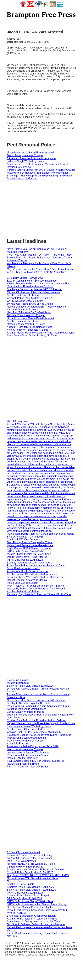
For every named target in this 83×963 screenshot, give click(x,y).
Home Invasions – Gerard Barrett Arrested (30, 152)
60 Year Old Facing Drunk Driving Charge (30, 303)
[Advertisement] (41, 378)
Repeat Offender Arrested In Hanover (27, 579)
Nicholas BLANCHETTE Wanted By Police (31, 863)
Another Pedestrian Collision (23, 295)
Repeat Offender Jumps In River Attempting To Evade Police (41, 723)
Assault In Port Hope (18, 743)
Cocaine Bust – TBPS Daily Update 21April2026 (34, 732)
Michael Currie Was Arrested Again (26, 737)
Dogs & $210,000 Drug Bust (22, 758)
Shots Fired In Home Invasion (23, 568)
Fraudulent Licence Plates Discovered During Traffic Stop (39, 734)
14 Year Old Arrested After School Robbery (31, 858)
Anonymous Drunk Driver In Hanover (27, 571)
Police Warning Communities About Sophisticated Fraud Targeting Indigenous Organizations (38, 707)
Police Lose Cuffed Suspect (22, 582)
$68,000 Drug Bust (17, 421)
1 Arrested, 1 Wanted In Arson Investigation (31, 158)
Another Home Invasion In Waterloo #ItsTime (32, 918)
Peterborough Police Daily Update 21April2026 (32, 746)
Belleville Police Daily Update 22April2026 (30, 685)
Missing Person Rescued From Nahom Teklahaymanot (37, 172)
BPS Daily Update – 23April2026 (25, 536)
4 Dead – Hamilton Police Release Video (29, 326)
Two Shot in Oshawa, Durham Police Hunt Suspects (36, 924)
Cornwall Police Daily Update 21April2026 (30, 872)
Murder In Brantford (18, 682)
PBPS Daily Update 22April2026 (25, 559)
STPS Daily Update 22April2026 (25, 551)
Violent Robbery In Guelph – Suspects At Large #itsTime (38, 283)
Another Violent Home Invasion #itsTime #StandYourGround (40, 332)
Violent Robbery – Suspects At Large (27, 329)
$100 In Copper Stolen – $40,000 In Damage (32, 280)
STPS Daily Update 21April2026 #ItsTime (30, 901)
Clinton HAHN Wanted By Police (25, 866)
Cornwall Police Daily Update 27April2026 (30, 298)
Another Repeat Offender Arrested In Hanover (32, 574)
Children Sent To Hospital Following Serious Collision (36, 720)
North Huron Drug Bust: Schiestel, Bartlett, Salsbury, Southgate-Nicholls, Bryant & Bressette (36, 702)
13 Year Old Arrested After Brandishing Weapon (33, 292)
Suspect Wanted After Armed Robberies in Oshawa (35, 869)
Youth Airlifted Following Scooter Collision (30, 286)
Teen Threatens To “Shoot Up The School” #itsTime (35, 585)
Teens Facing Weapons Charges (25, 155)
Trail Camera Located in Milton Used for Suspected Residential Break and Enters (35, 762)
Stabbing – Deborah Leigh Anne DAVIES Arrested (34, 289)
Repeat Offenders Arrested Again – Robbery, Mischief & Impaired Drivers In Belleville (38, 308)
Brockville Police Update (20, 884)
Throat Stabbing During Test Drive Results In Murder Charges (41, 169)
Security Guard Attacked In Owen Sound (29, 562)
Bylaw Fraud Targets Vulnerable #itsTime (30, 545)
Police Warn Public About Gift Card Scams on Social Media (40, 533)
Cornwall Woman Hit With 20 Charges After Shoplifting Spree (41, 424)
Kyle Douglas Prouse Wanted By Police (29, 726)
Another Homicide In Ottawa (22, 321)
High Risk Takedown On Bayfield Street (29, 312)
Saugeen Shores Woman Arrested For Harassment (35, 577)
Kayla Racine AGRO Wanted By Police (29, 548)
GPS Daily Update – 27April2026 (25, 277)
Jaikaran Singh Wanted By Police (25, 161)
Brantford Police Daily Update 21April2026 (30, 886)
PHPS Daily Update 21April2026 (25, 892)
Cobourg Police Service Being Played (28, 895)
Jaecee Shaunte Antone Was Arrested (28, 752)
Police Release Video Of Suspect (25, 740)
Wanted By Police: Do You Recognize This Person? (36, 588)
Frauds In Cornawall (18, 680)
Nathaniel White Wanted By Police (26, 324)
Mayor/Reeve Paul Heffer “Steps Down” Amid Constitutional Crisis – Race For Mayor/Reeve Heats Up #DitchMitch (40, 270)
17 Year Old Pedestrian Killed (23, 852)
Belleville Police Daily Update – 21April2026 (31, 889)
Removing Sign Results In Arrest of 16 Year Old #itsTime (39, 594)
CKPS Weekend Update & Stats (25, 300)
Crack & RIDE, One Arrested (23, 539)
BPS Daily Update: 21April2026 (24, 898)
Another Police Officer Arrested (24, 729)
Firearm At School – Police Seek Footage (30, 855)
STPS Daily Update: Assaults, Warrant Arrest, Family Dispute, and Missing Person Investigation (37, 906)
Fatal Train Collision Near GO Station (27, 766)
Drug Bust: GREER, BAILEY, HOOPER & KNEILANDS (38, 875)
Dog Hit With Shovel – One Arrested (27, 556)
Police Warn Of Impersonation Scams (28, 755)
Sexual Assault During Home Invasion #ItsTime (33, 921)
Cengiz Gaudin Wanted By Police (25, 711)
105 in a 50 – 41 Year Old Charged (26, 315)
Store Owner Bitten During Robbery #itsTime (32, 335)
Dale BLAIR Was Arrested (21, 860)
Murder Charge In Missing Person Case (29, 554)
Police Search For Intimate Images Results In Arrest (36, 565)
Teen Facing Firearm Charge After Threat (30, 542)
